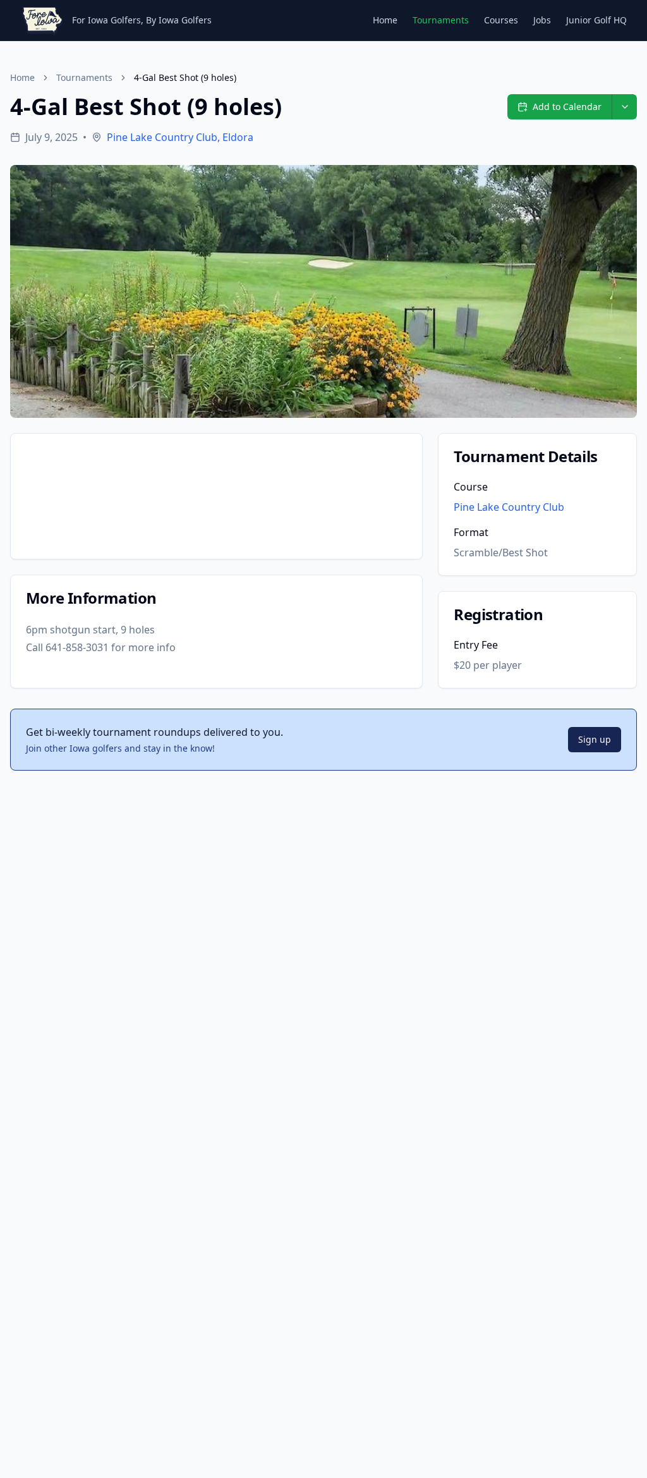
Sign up (594, 739)
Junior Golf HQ (596, 20)
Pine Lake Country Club (509, 507)
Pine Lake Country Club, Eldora (180, 137)
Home (385, 20)
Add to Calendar (567, 107)
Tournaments (441, 20)
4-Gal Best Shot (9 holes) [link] (185, 77)
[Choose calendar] (624, 106)
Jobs (542, 20)
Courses (501, 20)
